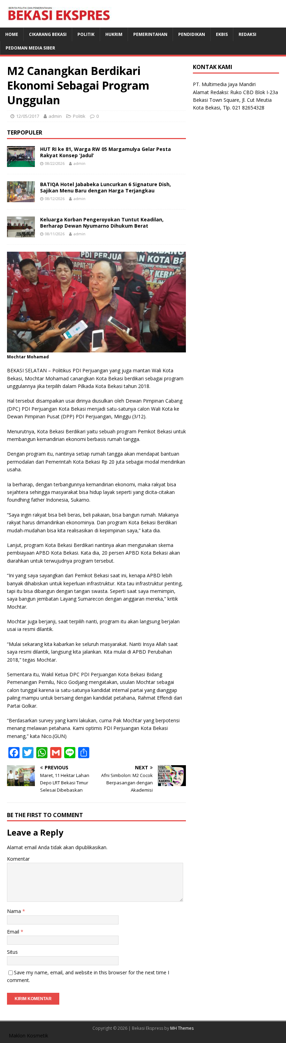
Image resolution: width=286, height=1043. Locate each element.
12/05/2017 (27, 116)
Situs (12, 952)
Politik (86, 34)
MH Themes (182, 1028)
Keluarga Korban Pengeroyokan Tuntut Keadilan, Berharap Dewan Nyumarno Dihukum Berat (102, 222)
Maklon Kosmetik (28, 1035)
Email (14, 931)
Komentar (18, 858)
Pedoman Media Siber (30, 48)
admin (55, 116)
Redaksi (247, 34)
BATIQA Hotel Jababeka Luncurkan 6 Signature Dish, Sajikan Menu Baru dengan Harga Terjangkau (105, 187)
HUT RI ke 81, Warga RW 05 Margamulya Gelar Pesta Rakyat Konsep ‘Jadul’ (105, 152)
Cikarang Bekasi (48, 34)
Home (11, 34)
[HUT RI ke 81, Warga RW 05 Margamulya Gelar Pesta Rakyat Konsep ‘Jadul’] (21, 162)
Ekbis (222, 34)
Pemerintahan (150, 34)
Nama (14, 911)
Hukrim (113, 34)
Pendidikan (191, 34)
